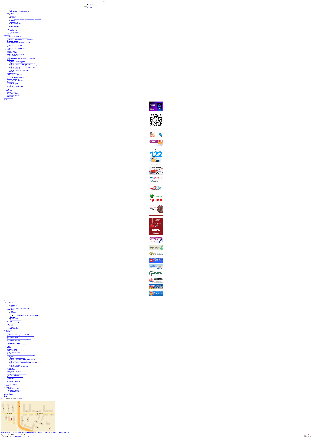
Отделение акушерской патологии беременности (20, 39)
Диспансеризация (12, 52)
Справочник (13, 30)
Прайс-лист (10, 60)
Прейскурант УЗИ (15, 68)
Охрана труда (14, 22)
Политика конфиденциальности (27, 432)
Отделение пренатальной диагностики (18, 38)
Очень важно (10, 82)
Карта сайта (67, 432)
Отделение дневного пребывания (16, 48)
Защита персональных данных (15, 54)
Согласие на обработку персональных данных (50, 432)
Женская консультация (13, 44)
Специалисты (8, 33)
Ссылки (9, 76)
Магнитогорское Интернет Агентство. (20, 436)
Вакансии (10, 27)
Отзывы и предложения (13, 95)
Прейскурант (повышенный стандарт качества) (23, 65)
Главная (91, 4)
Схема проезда (14, 32)
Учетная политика (15, 23)
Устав (11, 14)
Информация (10, 71)
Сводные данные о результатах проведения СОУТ (27, 19)
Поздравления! (14, 26)
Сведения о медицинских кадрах (19, 11)
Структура (91, 7)
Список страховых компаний (15, 80)
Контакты (10, 29)
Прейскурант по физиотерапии (19, 70)
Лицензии (13, 16)
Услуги (9, 57)
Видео (5, 99)
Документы (10, 13)
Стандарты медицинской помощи (16, 77)
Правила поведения (12, 73)
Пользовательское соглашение (9, 432)
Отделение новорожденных (15, 45)
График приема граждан (14, 55)
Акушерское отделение (13, 46)
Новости (6, 89)
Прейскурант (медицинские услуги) (20, 64)
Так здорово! (156, 129)
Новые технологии (12, 83)
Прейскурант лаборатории (17, 61)
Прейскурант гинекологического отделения (22, 67)
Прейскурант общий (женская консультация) (22, 63)
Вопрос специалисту (13, 92)
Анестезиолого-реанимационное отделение (19, 42)
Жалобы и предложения (13, 93)
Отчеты (12, 17)
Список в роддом (12, 87)
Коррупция (10, 96)
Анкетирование (8, 98)
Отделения (7, 35)
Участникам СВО (12, 51)
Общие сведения (93, 6)
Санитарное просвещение (14, 74)
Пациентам (7, 49)
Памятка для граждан (13, 79)
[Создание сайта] (307, 436)
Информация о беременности (15, 86)
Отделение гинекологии (14, 36)
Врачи (12, 10)
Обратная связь (8, 90)
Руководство (13, 8)
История (9, 25)
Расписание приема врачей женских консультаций (21, 58)
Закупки (12, 20)
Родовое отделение (12, 41)
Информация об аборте (13, 85)
